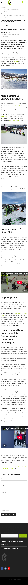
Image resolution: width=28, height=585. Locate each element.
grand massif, (11, 459)
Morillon (15, 61)
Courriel (3, 485)
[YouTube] (9, 568)
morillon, (9, 460)
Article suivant (21, 467)
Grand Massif (23, 53)
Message (3, 492)
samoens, (19, 460)
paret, (14, 460)
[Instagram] (5, 568)
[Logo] (10, 2)
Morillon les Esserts (15, 120)
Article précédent (7, 468)
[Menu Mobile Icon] (1, 2)
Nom (2, 479)
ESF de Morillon (17, 313)
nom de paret (16, 105)
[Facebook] (2, 568)
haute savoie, (19, 459)
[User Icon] (18, 2)
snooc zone (12, 462)
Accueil (3, 7)
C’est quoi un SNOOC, (18, 457)
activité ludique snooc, (10, 455)
